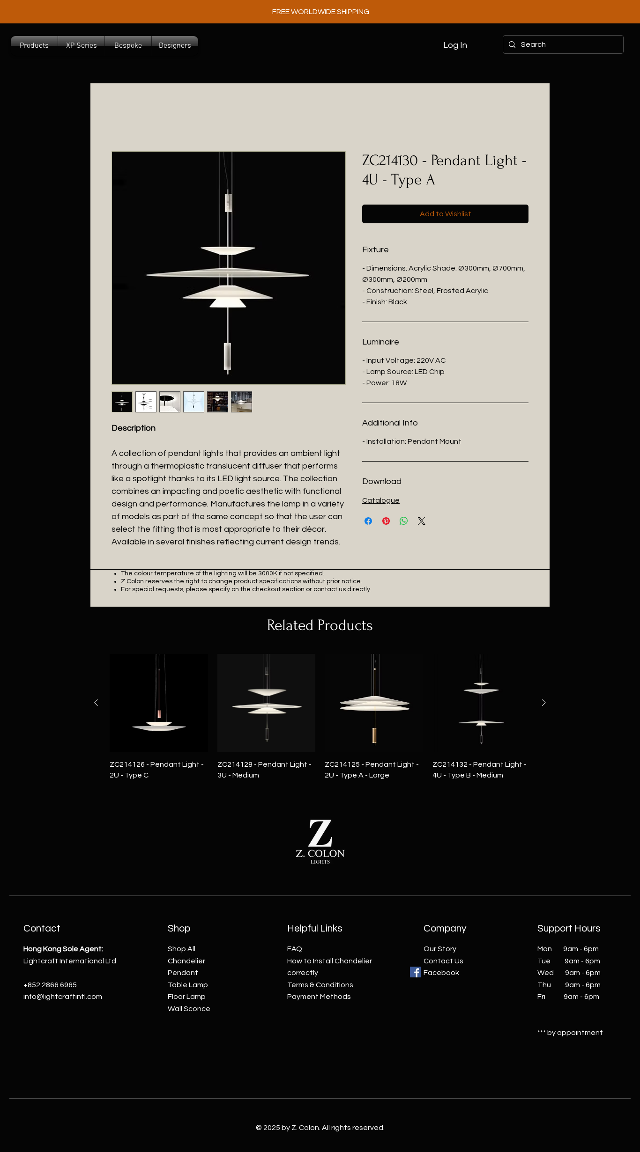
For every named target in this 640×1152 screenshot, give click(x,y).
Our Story (440, 949)
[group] (320, 717)
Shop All (181, 949)
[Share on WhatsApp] (403, 521)
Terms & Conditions (320, 985)
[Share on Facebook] (368, 521)
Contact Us (443, 961)
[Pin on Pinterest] (386, 521)
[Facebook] (415, 972)
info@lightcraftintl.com (62, 996)
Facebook (441, 972)
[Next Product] (544, 702)
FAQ (294, 949)
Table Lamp (188, 985)
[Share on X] (421, 521)
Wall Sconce (189, 1009)
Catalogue (381, 500)
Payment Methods (319, 996)
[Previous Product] (96, 702)
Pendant (183, 972)
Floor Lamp (187, 996)
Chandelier (186, 961)
